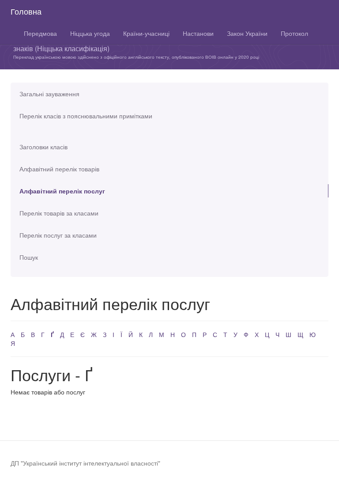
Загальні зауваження (49, 93)
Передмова (40, 33)
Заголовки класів (43, 146)
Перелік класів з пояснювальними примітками (85, 115)
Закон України (247, 33)
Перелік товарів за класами (58, 212)
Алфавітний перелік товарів (59, 168)
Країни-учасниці (146, 33)
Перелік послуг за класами (58, 235)
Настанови (198, 33)
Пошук (28, 257)
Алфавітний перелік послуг (62, 190)
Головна (26, 11)
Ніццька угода (90, 33)
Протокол (294, 33)
